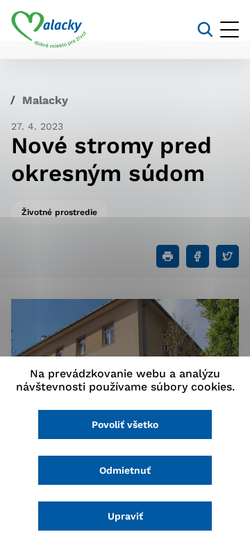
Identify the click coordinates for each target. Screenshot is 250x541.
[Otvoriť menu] (229, 29)
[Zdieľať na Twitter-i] (227, 256)
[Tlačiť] (167, 256)
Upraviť (125, 516)
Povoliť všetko (125, 424)
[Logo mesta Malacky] (49, 30)
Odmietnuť (125, 470)
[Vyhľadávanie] (205, 29)
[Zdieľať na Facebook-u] (197, 256)
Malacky (45, 100)
